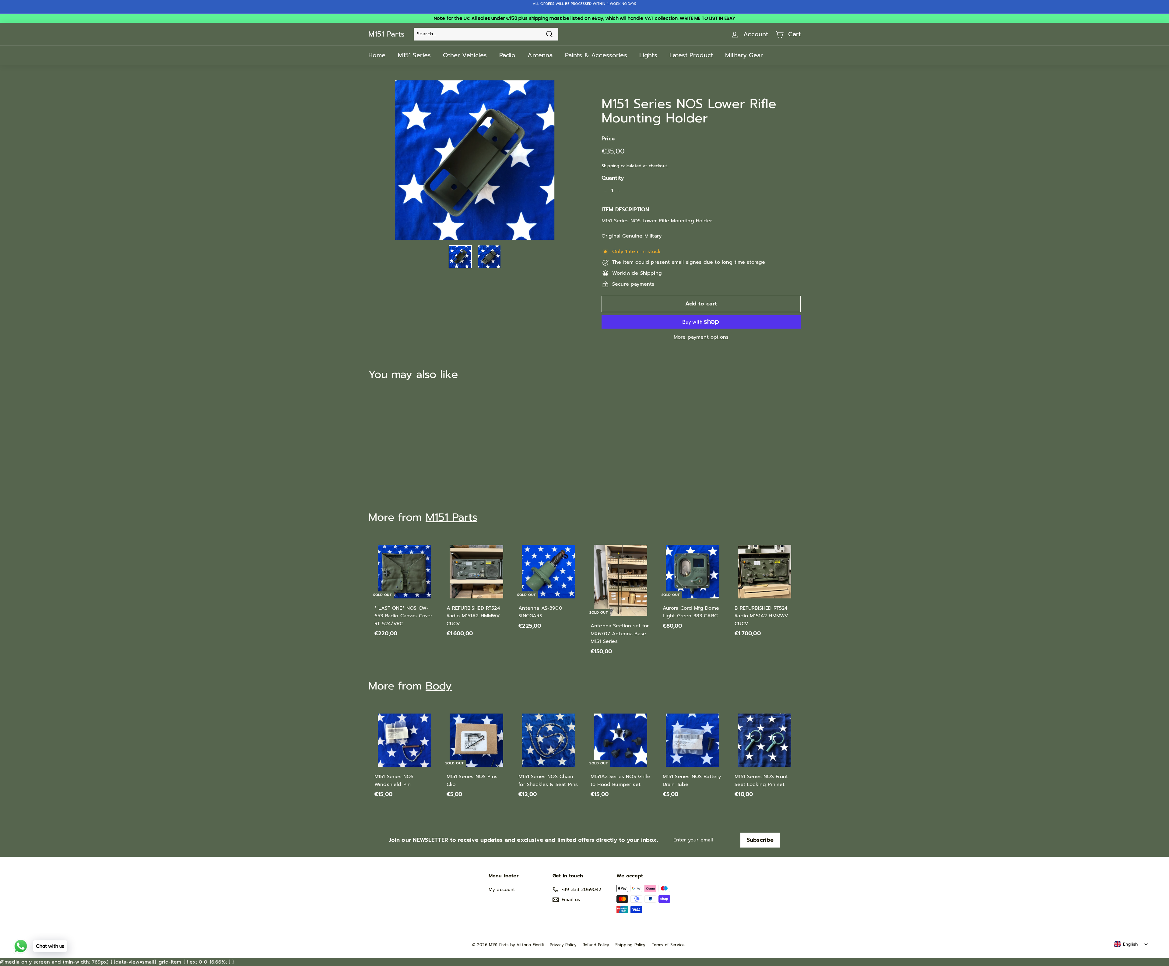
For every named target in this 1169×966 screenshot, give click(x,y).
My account (502, 889)
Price (608, 139)
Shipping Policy (630, 945)
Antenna (540, 55)
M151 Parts (386, 34)
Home (377, 55)
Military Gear (744, 55)
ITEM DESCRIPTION (625, 209)
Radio (507, 55)
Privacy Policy (563, 945)
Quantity (613, 178)
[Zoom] (475, 160)
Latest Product (691, 55)
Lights (648, 55)
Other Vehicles (465, 55)
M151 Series (414, 55)
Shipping (610, 166)
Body (439, 686)
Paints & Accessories (596, 55)
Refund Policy (596, 945)
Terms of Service (668, 945)
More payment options (701, 337)
